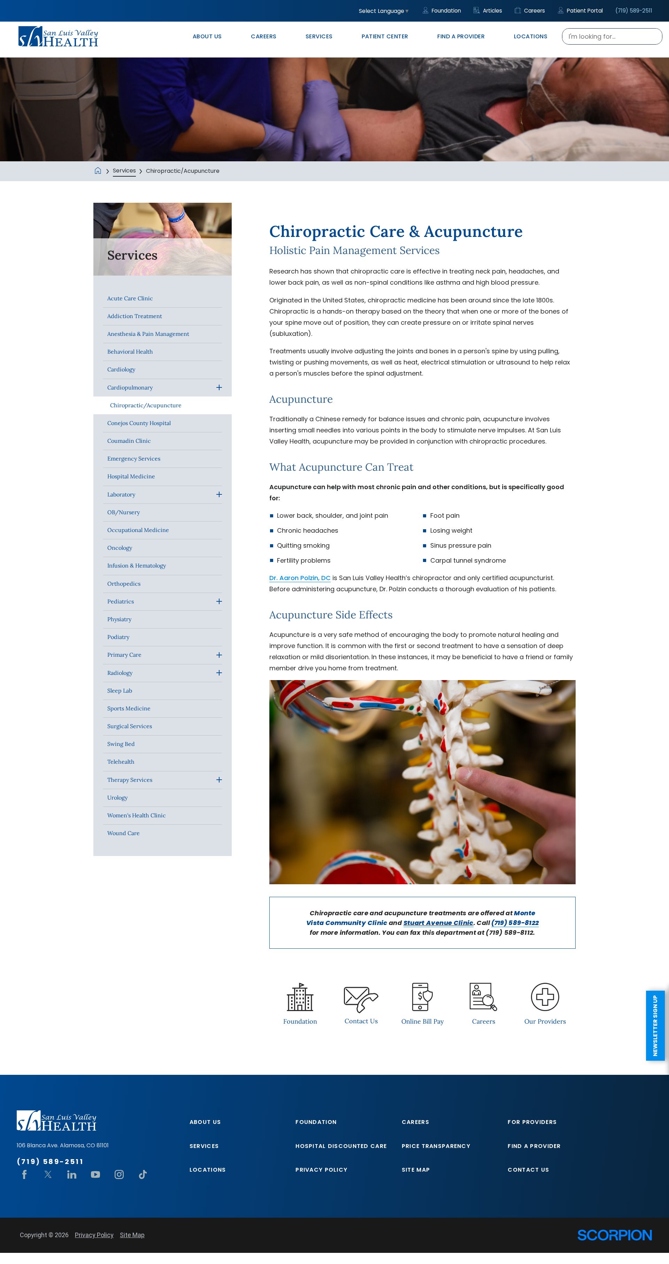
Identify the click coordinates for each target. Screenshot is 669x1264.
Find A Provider (534, 1146)
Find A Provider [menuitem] (461, 36)
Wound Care (123, 833)
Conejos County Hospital (139, 422)
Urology (117, 797)
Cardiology (121, 369)
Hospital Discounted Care (341, 1146)
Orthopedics (123, 583)
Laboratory (121, 494)
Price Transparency (436, 1146)
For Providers (532, 1122)
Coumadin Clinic (129, 440)
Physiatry (119, 619)
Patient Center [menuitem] (385, 36)
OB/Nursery (123, 512)
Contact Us (528, 1170)
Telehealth (120, 761)
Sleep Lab (119, 690)
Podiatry (118, 636)
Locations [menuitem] (530, 36)
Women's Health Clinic (136, 815)
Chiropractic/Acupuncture (146, 405)
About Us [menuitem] (207, 36)
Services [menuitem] (319, 36)
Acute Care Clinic (130, 298)
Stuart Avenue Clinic (438, 922)
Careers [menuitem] (263, 36)
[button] (219, 387)
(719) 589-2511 (633, 10)
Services (124, 171)
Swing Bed (121, 743)
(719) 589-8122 (515, 922)
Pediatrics (120, 601)
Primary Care (124, 654)
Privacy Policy (321, 1170)
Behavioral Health (130, 351)
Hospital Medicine (131, 476)
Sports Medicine (129, 708)
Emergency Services (133, 458)
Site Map (416, 1170)
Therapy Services (129, 779)
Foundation (445, 10)
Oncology (119, 547)
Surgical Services (129, 726)
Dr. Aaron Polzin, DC (300, 577)
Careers (534, 10)
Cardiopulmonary (130, 387)
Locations (208, 1170)
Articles (492, 10)
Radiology (119, 672)
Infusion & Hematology (136, 565)
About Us (205, 1122)
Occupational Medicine (138, 529)
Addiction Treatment (134, 316)
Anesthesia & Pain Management (148, 333)
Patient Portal (584, 10)
